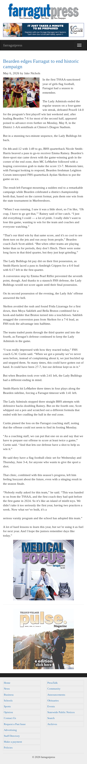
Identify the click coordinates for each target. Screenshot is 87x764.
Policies (8, 747)
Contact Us (10, 718)
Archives (52, 724)
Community (53, 688)
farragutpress (12, 45)
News (7, 688)
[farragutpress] (43, 11)
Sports (7, 706)
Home (7, 682)
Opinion (8, 712)
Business (9, 694)
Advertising (10, 730)
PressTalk (52, 682)
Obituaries (53, 700)
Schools (8, 700)
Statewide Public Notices (61, 712)
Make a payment (13, 741)
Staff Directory (12, 736)
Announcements (56, 694)
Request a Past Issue (15, 724)
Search (51, 718)
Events (51, 706)
